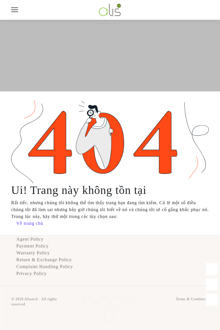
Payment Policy (32, 245)
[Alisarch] (110, 9)
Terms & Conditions (192, 299)
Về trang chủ (29, 223)
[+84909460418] (212, 269)
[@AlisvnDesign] (212, 299)
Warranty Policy (33, 252)
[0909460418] (212, 284)
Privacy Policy (31, 273)
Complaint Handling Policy (44, 266)
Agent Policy (30, 239)
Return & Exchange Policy (44, 259)
